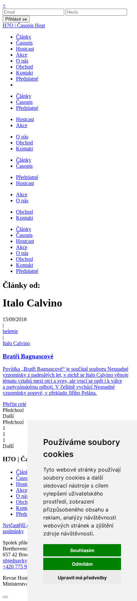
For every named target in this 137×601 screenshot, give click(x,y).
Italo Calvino (16, 343)
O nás (22, 496)
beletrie (10, 331)
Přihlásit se (16, 19)
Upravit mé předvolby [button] (82, 577)
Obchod (24, 502)
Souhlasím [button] (82, 550)
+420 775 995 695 (22, 566)
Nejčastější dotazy (22, 525)
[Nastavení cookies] (5, 597)
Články (23, 472)
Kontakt (24, 508)
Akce (21, 490)
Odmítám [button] (82, 564)
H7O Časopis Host (24, 25)
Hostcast (25, 484)
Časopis (24, 478)
